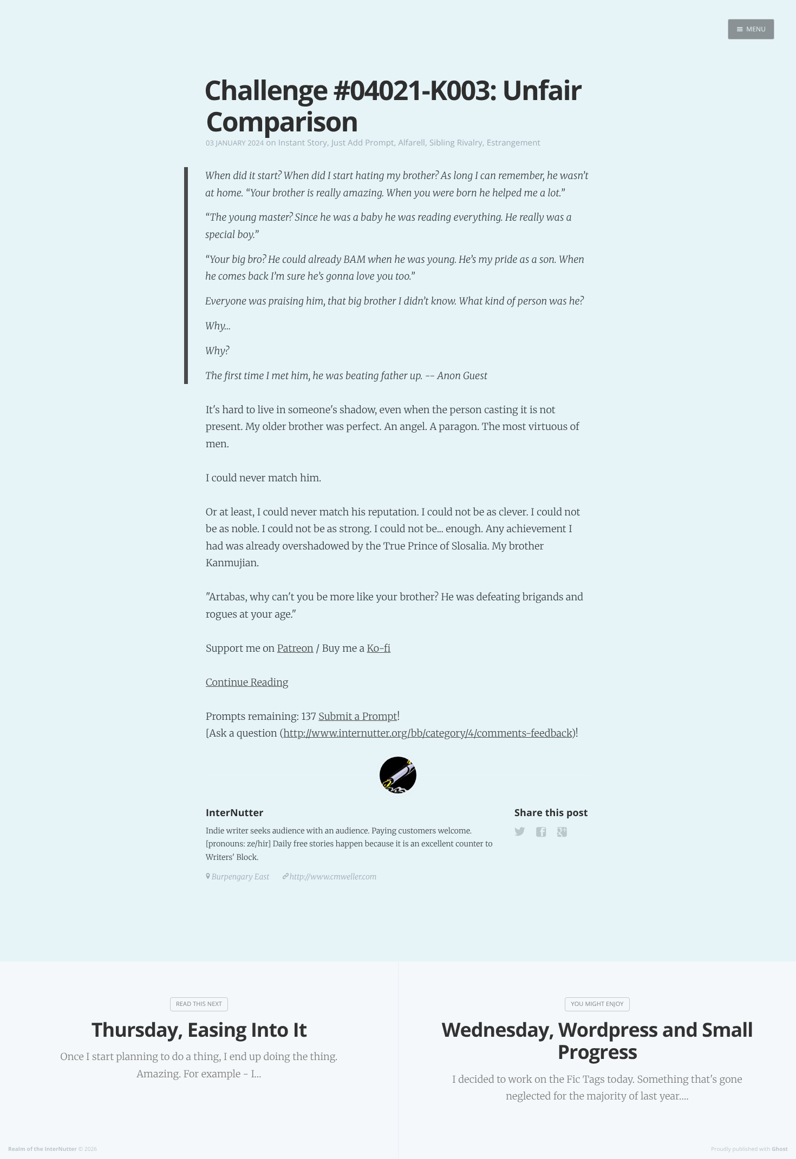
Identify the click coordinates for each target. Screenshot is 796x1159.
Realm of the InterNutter (42, 1149)
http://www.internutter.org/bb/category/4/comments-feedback (427, 733)
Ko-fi (378, 648)
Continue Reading (247, 682)
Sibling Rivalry (455, 142)
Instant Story (302, 142)
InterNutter (234, 812)
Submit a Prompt (357, 716)
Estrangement (513, 142)
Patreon (295, 648)
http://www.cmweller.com (333, 877)
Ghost (780, 1149)
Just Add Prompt (362, 142)
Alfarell (411, 142)
